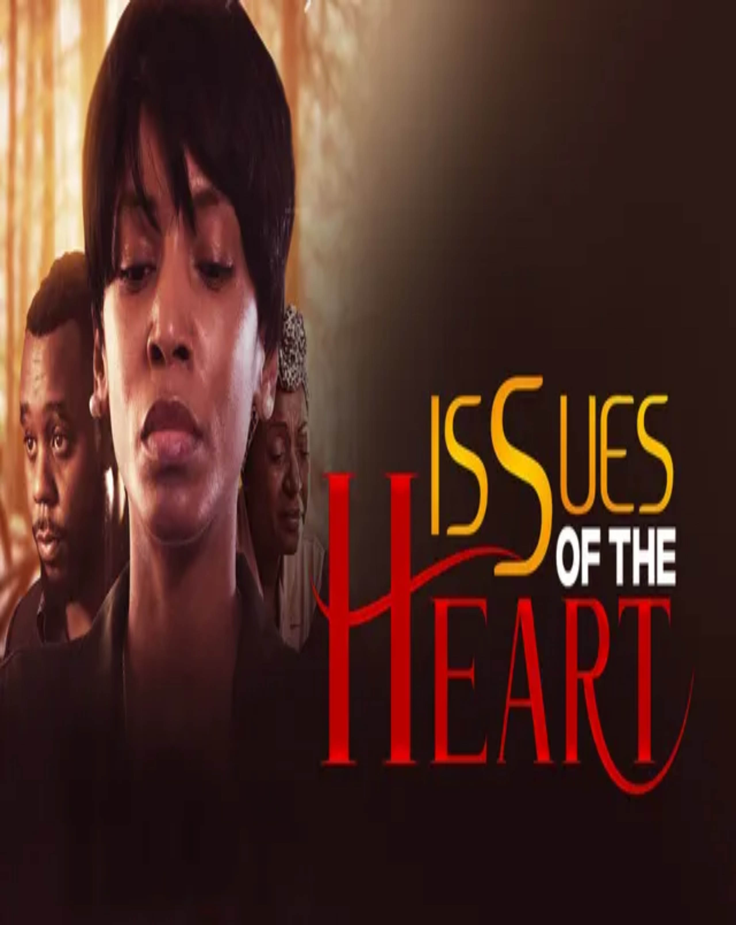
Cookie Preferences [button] (31, 605)
